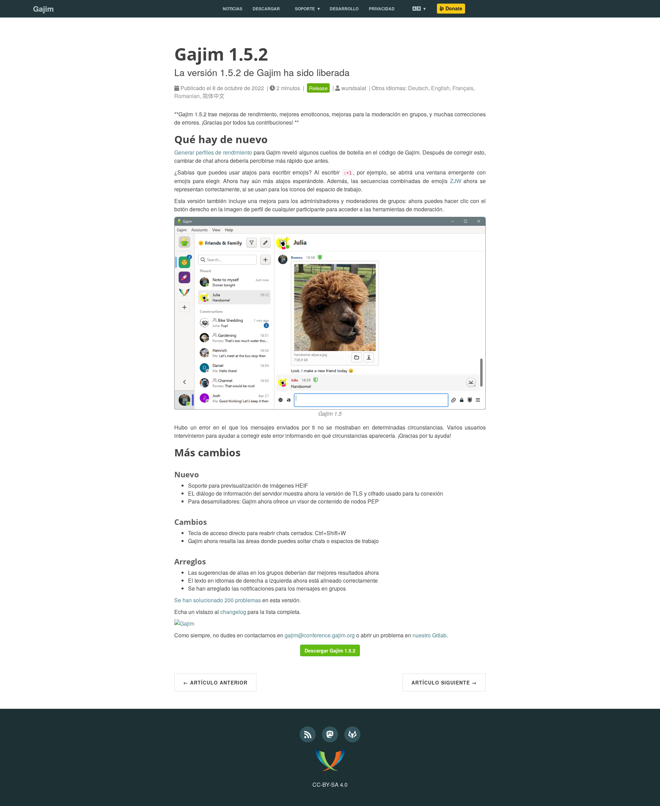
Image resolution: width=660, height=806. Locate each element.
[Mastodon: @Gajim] (331, 733)
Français (462, 88)
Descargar (266, 9)
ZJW (455, 181)
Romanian (187, 96)
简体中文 (213, 96)
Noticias (232, 9)
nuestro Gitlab (429, 635)
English (440, 88)
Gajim (43, 8)
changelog (233, 612)
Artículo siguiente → (444, 682)
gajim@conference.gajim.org (320, 635)
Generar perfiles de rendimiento (213, 152)
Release (318, 88)
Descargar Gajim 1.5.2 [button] (330, 650)
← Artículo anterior (215, 682)
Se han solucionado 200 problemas (217, 600)
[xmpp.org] (330, 760)
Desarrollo (344, 9)
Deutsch (418, 88)
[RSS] (308, 733)
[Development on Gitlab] (352, 733)
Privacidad (382, 9)
